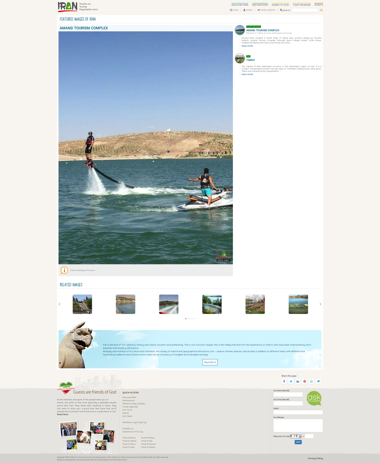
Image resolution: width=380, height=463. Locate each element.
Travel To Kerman (148, 444)
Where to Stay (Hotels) (133, 403)
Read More (210, 362)
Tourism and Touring (134, 457)
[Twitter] (291, 381)
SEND (298, 442)
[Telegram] (318, 381)
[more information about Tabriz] (240, 58)
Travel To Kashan (148, 447)
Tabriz (260, 33)
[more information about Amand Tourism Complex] (240, 29)
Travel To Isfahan (129, 441)
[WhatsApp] (311, 381)
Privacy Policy (315, 458)
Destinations (128, 400)
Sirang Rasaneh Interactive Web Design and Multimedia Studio (102, 460)
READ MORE (247, 46)
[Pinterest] (304, 381)
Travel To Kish (146, 441)
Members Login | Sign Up (134, 422)
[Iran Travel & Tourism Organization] (78, 7)
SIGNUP (249, 10)
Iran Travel (121, 457)
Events (125, 413)
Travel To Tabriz (129, 444)
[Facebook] (284, 381)
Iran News (127, 416)
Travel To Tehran (148, 438)
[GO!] (321, 10)
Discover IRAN (129, 397)
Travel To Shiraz (129, 438)
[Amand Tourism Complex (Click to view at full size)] (82, 304)
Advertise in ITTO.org (132, 431)
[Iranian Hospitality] (86, 392)
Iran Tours (127, 409)
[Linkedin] (297, 381)
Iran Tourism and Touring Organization (90, 457)
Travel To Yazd (128, 447)
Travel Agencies (130, 406)
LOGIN (235, 10)
